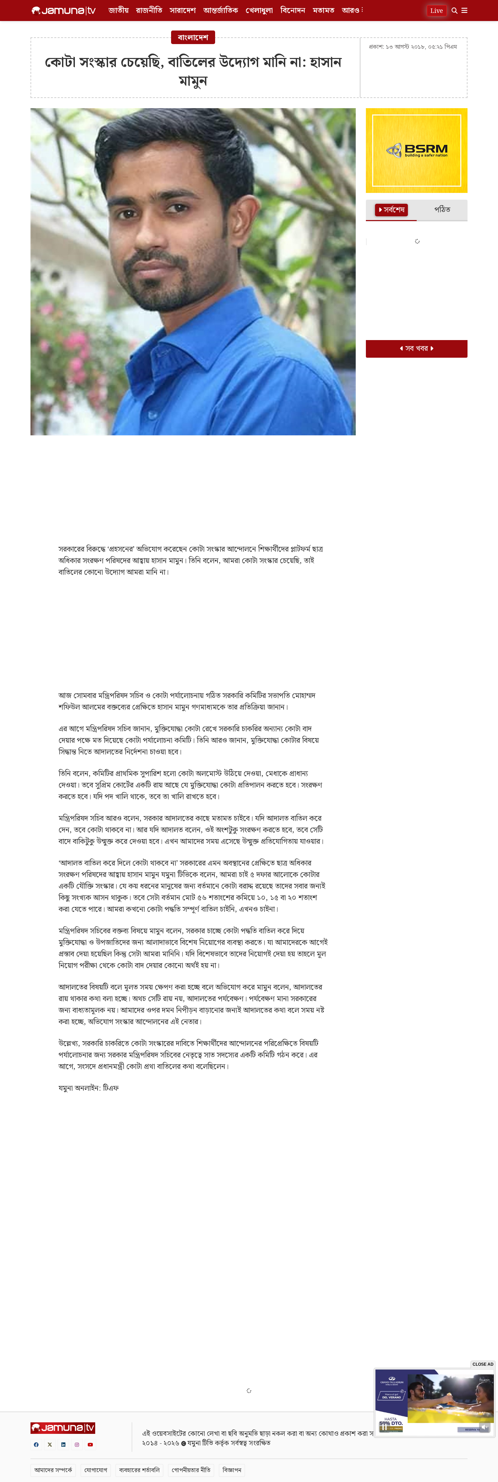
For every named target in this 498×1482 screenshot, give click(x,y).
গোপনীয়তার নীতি (191, 1470)
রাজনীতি (149, 10)
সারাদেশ (183, 10)
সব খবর (416, 349)
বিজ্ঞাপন (232, 1470)
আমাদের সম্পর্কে (53, 1470)
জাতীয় (119, 10)
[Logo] (63, 11)
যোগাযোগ (95, 1470)
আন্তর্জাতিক (220, 10)
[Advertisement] (193, 489)
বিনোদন (293, 10)
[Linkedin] (63, 1444)
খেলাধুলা (259, 10)
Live (437, 11)
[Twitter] (50, 1444)
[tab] (391, 210)
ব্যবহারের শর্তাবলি (139, 1470)
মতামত (323, 10)
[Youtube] (90, 1444)
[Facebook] (36, 1444)
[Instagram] (77, 1444)
